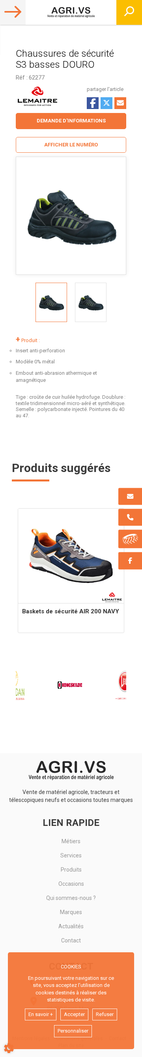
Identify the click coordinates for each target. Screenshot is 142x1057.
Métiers (71, 841)
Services (71, 855)
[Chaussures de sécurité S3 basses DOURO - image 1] (51, 302)
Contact (71, 940)
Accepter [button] (74, 1014)
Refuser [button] (105, 1014)
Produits (71, 869)
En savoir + (40, 1014)
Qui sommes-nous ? (71, 898)
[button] (71, 145)
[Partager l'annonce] (120, 103)
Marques (71, 912)
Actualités (71, 926)
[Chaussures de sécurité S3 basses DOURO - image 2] (90, 302)
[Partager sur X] (106, 103)
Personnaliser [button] (73, 1031)
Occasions (71, 884)
